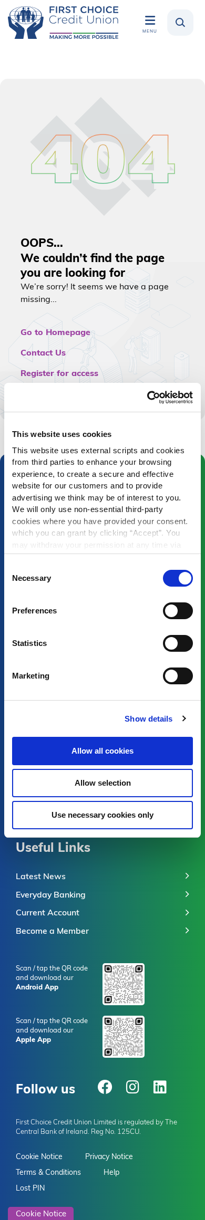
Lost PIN (30, 1188)
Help (111, 1172)
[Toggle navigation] (150, 20)
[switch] (178, 610)
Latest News (41, 875)
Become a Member (52, 930)
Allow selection (103, 782)
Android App (37, 987)
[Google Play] (123, 984)
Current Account (47, 911)
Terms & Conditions (48, 1172)
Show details (148, 718)
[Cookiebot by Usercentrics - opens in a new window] (147, 397)
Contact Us (43, 352)
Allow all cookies (102, 750)
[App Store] (123, 1037)
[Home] (63, 22)
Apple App (33, 1039)
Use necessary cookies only (102, 814)
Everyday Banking (51, 894)
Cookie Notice (39, 1156)
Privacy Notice (109, 1156)
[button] (180, 22)
